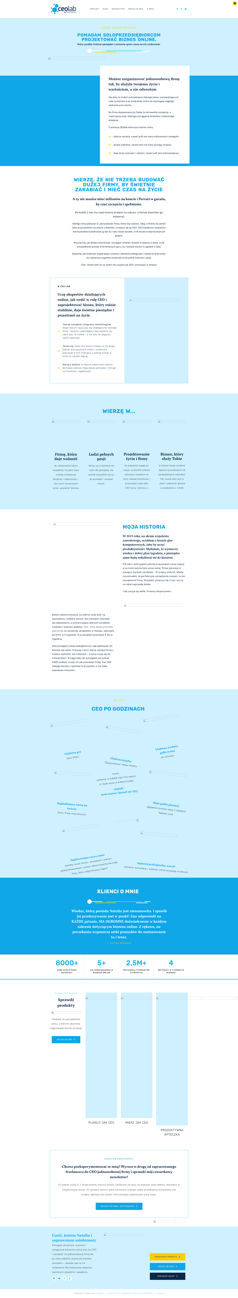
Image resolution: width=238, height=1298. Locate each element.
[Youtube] (59, 1278)
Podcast (94, 9)
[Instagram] (177, 9)
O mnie (150, 9)
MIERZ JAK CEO (136, 1122)
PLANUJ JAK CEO (101, 1122)
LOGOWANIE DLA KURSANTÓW (119, 1293)
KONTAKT (101, 1293)
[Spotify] (186, 9)
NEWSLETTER (118, 9)
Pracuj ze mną (135, 9)
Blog (105, 9)
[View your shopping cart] (235, 3)
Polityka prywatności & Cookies (148, 1293)
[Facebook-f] (181, 9)
